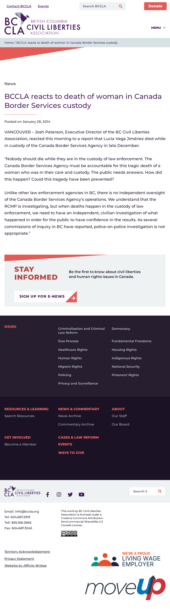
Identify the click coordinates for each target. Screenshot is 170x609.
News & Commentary (78, 409)
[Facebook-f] (47, 495)
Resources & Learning (26, 409)
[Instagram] (59, 495)
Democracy (121, 329)
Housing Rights (124, 350)
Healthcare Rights (72, 350)
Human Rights (70, 358)
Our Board (120, 424)
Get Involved (17, 437)
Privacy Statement (19, 559)
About (118, 409)
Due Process (68, 341)
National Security (126, 367)
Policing (64, 375)
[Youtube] (81, 495)
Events (65, 444)
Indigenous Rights (126, 358)
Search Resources (19, 416)
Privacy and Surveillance (78, 383)
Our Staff (119, 416)
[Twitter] (70, 495)
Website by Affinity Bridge (25, 566)
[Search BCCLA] (96, 6)
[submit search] (121, 6)
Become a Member (20, 444)
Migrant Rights (70, 367)
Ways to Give (71, 453)
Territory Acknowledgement (27, 552)
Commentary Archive (76, 424)
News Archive (69, 416)
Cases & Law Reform (78, 437)
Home (9, 42)
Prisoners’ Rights (125, 375)
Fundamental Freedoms (131, 341)
